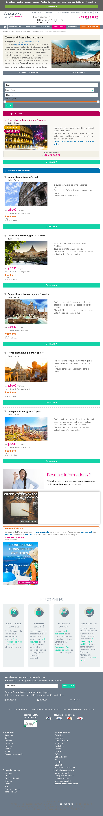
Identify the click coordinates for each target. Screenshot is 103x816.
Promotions (59, 27)
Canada (58, 749)
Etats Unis (59, 735)
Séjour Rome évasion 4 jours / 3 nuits (28, 294)
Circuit (7, 776)
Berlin (7, 738)
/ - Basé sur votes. (28, 42)
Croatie (58, 751)
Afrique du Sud (61, 741)
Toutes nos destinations (65, 768)
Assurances (68, 709)
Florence (8, 741)
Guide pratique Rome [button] (29, 73)
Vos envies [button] (72, 27)
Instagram (75, 699)
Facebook (12, 699)
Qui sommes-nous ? (18, 709)
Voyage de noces (12, 789)
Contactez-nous (62, 12)
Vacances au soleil (63, 781)
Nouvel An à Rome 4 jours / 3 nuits (27, 120)
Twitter (43, 699)
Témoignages (48, 12)
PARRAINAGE (75, 12)
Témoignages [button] (77, 73)
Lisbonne (9, 743)
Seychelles (59, 765)
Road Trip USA (11, 792)
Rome (7, 751)
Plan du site (89, 709)
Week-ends (8, 733)
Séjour (7, 784)
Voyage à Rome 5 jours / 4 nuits (25, 411)
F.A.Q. (59, 709)
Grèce (57, 754)
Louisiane (59, 738)
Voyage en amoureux (64, 776)
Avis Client (46, 27)
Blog (96, 12)
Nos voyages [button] (31, 27)
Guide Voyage (87, 12)
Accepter (50, 7)
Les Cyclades (61, 757)
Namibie (58, 762)
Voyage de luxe (62, 778)
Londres (8, 746)
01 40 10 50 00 (89, 16)
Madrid (8, 749)
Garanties (78, 709)
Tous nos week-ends (14, 754)
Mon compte (36, 12)
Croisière (8, 781)
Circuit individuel (12, 778)
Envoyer (67, 686)
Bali (56, 759)
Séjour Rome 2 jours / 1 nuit (23, 177)
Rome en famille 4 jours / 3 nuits (26, 353)
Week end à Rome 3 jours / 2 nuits (26, 235)
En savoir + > (90, 2)
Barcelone (9, 735)
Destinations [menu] (15, 27)
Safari (7, 786)
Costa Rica (59, 746)
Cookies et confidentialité (66, 784)
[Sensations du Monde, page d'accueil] (14, 15)
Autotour (8, 773)
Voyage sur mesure (90, 27)
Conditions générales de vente (42, 709)
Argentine (59, 743)
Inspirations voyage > (64, 770)
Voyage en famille (63, 773)
